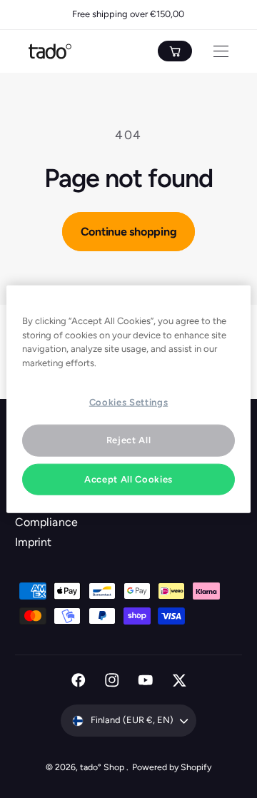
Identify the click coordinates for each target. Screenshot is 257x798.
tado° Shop (103, 767)
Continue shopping (129, 231)
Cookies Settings (128, 402)
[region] (128, 399)
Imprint (33, 542)
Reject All (128, 440)
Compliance (46, 522)
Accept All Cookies (128, 478)
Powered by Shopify (171, 767)
